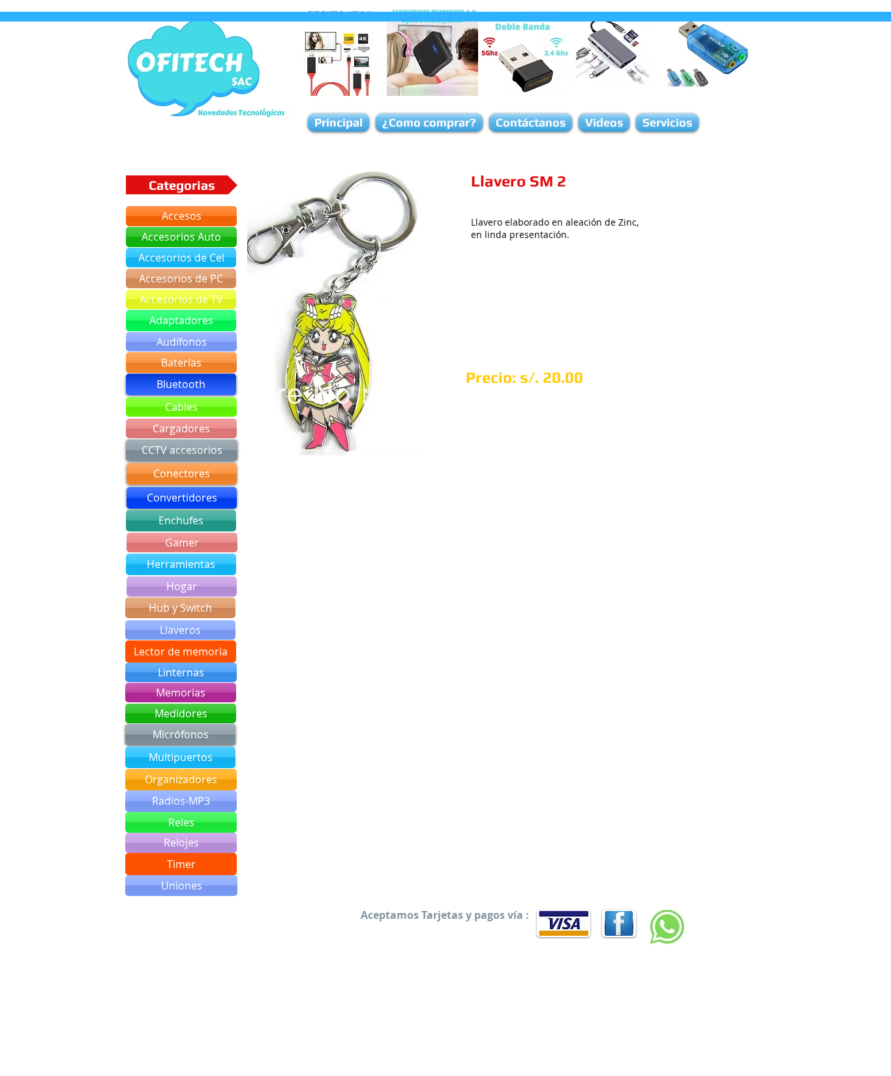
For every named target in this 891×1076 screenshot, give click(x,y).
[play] (397, 444)
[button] (336, 313)
